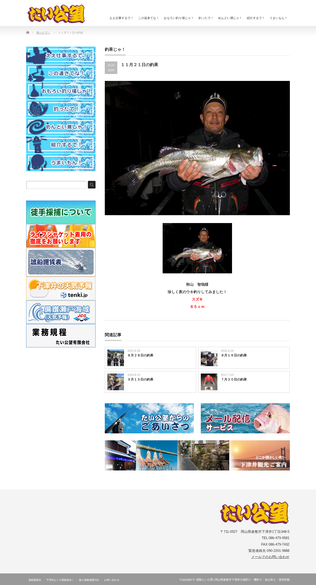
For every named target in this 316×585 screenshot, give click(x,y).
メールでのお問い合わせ (270, 557)
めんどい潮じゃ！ (230, 18)
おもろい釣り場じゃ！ (179, 18)
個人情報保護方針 (89, 580)
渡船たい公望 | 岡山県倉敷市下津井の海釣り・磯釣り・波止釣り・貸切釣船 (243, 579)
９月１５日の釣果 (140, 379)
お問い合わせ (111, 580)
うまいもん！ (279, 18)
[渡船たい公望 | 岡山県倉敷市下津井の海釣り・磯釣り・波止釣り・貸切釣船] (58, 14)
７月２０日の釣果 (234, 379)
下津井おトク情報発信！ (60, 580)
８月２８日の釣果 (140, 355)
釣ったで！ (206, 18)
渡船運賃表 (34, 580)
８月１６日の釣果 (234, 355)
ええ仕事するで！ (121, 18)
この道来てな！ (148, 18)
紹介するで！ (256, 18)
